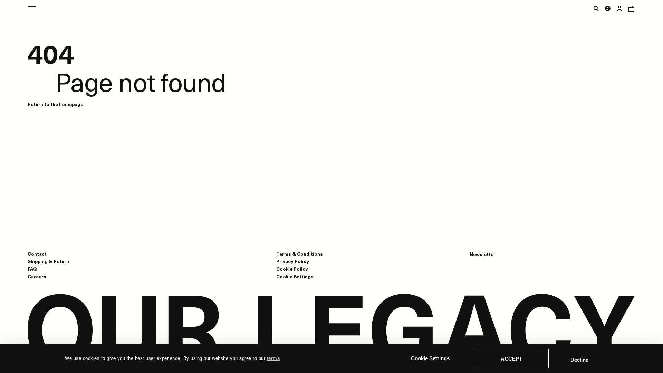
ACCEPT (511, 359)
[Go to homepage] (331, 330)
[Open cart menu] (631, 8)
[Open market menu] (608, 8)
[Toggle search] (596, 8)
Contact (37, 253)
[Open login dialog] (619, 8)
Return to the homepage (55, 104)
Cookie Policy (292, 268)
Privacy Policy (292, 261)
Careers (37, 276)
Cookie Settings (430, 358)
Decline (579, 360)
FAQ (32, 268)
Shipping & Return (48, 261)
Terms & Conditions (299, 253)
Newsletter (483, 254)
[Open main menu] (32, 8)
